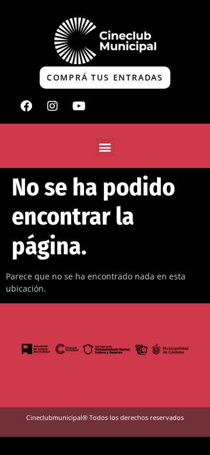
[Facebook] (26, 106)
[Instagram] (52, 106)
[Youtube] (78, 106)
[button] (105, 146)
